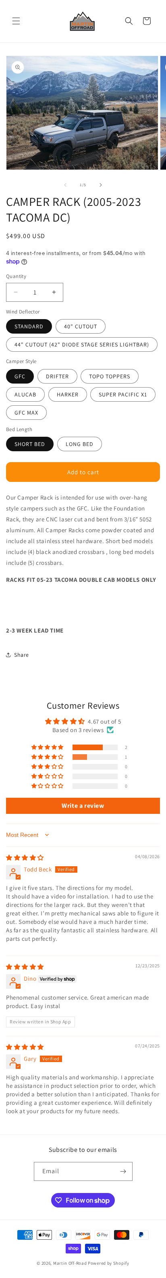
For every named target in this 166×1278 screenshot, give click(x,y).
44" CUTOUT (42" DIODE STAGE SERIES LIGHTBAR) (82, 344)
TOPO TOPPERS (109, 376)
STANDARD (29, 326)
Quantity (16, 276)
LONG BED (79, 444)
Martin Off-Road (70, 1263)
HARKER (68, 394)
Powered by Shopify (108, 1263)
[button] (16, 21)
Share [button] (21, 654)
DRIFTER (57, 376)
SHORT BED (30, 444)
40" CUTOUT (80, 326)
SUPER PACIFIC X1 (123, 394)
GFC (20, 376)
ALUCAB (25, 394)
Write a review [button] (83, 805)
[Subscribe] (123, 1171)
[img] (25, 857)
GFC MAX (26, 412)
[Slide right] (101, 185)
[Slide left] (65, 185)
